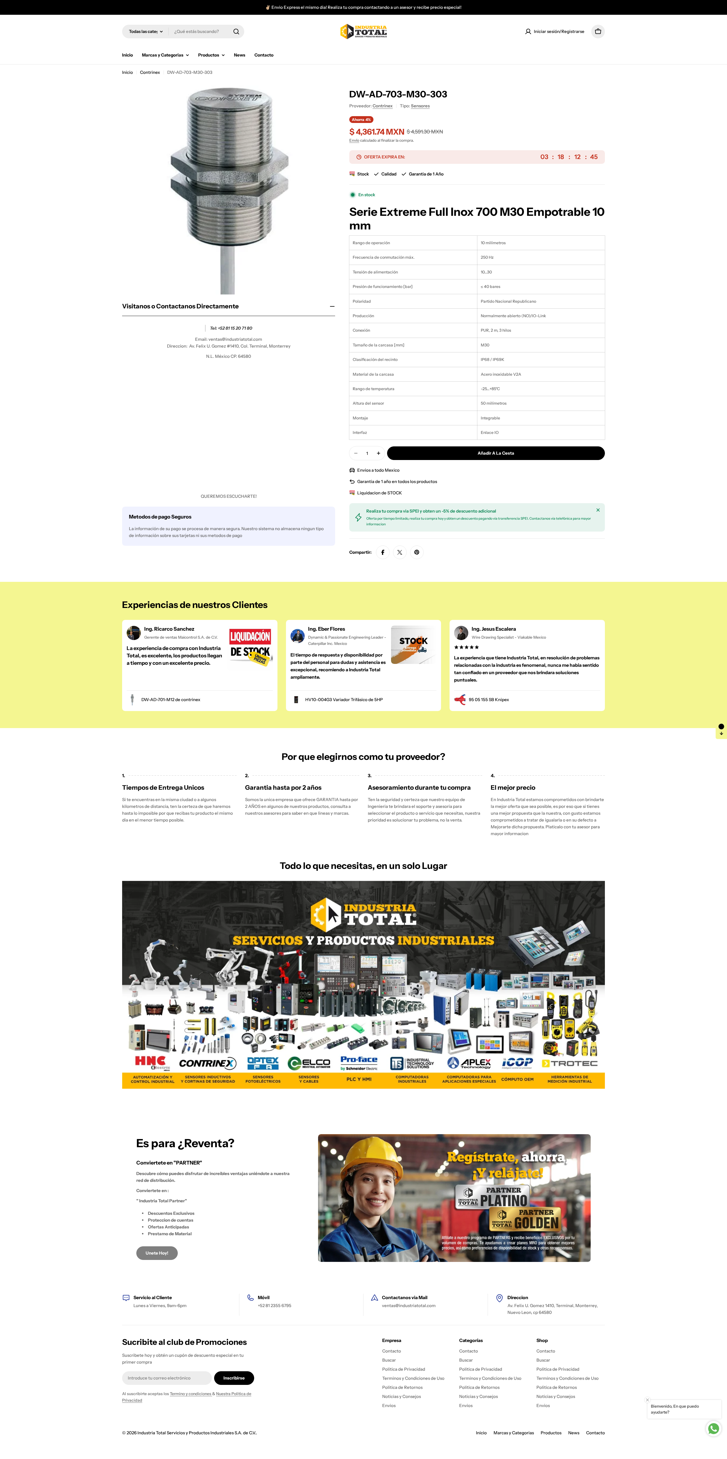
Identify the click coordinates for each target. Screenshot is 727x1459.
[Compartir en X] (400, 552)
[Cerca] (598, 510)
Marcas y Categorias (514, 1432)
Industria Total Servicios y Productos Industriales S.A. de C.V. (196, 1432)
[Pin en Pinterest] (417, 552)
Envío (354, 140)
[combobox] (183, 31)
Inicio (127, 72)
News (573, 1432)
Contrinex (150, 72)
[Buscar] (236, 31)
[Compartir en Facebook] (383, 552)
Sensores (420, 105)
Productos (551, 1432)
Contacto (595, 1432)
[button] (721, 729)
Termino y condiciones (191, 1393)
